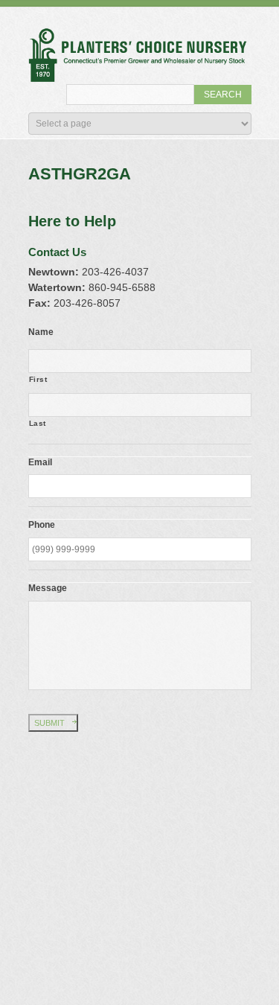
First (38, 379)
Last (38, 423)
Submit (49, 722)
